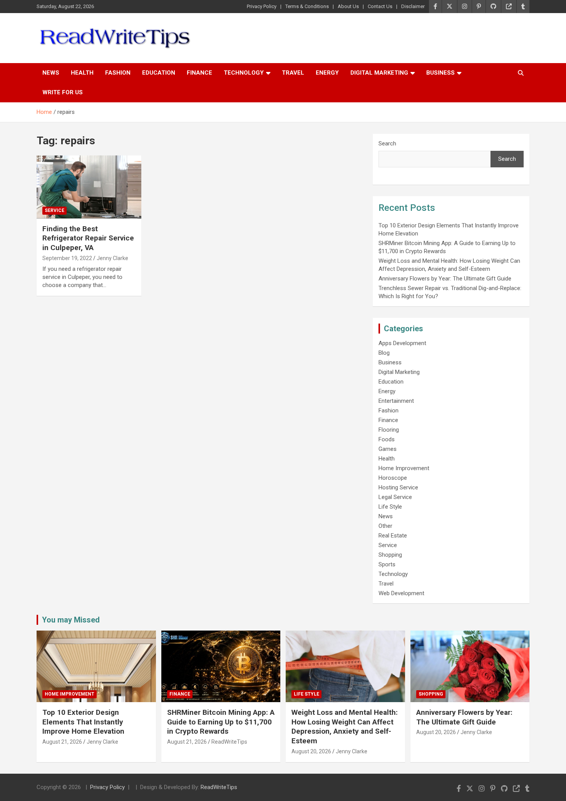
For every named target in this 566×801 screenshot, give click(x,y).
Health (82, 72)
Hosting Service (398, 487)
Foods (386, 439)
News (50, 72)
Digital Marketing (379, 72)
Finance (199, 72)
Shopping (390, 554)
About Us (348, 6)
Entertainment (396, 400)
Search (387, 143)
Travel (293, 72)
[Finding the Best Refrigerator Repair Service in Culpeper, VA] (88, 187)
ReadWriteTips (229, 742)
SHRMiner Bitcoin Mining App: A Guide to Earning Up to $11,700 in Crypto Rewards (221, 722)
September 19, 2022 (67, 258)
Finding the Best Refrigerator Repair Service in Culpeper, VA (88, 238)
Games (387, 449)
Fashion (118, 72)
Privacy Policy (261, 6)
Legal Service (395, 497)
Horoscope (392, 477)
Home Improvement (403, 468)
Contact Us (380, 6)
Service (54, 210)
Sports (386, 564)
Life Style (390, 506)
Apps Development (402, 343)
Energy (327, 72)
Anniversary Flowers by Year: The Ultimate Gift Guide (444, 278)
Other (385, 525)
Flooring (388, 429)
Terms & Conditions (307, 6)
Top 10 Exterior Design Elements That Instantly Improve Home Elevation (83, 722)
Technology (244, 72)
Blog (384, 352)
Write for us (62, 92)
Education (158, 72)
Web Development (401, 593)
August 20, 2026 (311, 751)
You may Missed (71, 619)
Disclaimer (413, 6)
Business (440, 72)
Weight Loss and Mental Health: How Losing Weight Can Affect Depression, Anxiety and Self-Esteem (344, 726)
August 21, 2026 (62, 742)
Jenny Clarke (112, 258)
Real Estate (392, 535)
